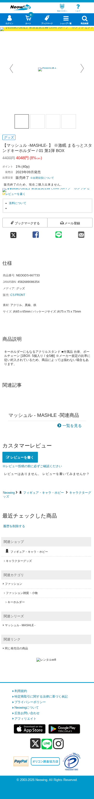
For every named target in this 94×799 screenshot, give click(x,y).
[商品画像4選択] (68, 121)
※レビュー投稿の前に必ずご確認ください (32, 466)
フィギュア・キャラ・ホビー (43, 492)
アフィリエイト (25, 718)
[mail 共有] (81, 233)
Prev (12, 68)
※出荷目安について (42, 177)
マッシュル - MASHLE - (20, 625)
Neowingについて (26, 707)
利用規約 (20, 691)
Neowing (9, 492)
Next (82, 68)
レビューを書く (15, 193)
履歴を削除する (14, 526)
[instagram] (58, 743)
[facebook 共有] (35, 233)
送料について (17, 203)
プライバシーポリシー (30, 702)
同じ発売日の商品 (16, 648)
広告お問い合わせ (27, 713)
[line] (46, 744)
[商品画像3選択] (53, 121)
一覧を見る (72, 426)
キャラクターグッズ (19, 561)
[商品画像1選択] (21, 121)
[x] (35, 744)
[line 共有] (58, 233)
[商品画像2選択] (37, 121)
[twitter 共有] (13, 233)
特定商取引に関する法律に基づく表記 (41, 696)
